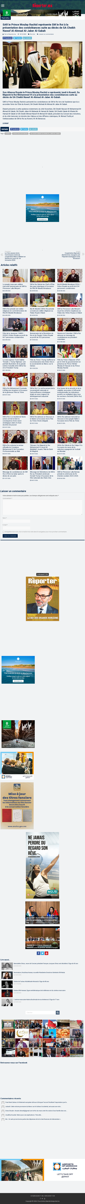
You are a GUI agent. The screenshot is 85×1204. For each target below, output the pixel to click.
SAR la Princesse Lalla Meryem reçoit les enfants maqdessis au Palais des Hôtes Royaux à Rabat (69, 311)
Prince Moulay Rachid (20, 133)
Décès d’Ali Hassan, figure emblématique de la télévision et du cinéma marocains (39, 990)
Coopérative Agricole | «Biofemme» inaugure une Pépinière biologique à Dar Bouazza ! (71, 255)
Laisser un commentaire (46, 34)
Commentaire (7, 498)
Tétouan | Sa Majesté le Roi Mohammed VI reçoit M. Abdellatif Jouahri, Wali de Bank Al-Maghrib (41, 448)
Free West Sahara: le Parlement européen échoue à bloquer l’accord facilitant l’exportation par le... (36, 1102)
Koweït (8, 133)
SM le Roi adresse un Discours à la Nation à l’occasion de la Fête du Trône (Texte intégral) (42, 419)
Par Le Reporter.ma (10, 34)
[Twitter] (42, 953)
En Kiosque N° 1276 (42, 574)
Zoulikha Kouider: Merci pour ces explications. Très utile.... (23, 1115)
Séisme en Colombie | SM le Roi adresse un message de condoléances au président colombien (69, 336)
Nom (5, 518)
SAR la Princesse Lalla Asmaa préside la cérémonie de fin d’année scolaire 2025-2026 (68, 474)
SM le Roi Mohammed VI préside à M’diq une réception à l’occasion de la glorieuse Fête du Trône (15, 390)
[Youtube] (46, 953)
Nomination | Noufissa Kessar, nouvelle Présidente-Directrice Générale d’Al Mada (39, 972)
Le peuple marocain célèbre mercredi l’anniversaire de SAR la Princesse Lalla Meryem (14, 286)
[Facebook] (38, 953)
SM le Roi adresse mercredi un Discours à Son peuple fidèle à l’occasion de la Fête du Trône (68, 419)
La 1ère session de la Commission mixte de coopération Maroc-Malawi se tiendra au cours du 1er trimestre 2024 (15, 256)
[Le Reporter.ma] (42, 5)
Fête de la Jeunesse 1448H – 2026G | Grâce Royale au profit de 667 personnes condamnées (15, 335)
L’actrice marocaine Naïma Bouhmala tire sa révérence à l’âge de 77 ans (36, 999)
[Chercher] (58, 1013)
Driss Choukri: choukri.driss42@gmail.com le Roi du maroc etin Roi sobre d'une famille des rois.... (36, 1111)
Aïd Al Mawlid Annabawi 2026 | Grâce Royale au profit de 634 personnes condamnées (68, 286)
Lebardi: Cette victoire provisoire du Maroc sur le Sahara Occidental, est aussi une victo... (33, 1106)
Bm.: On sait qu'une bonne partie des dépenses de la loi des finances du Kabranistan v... (33, 1119)
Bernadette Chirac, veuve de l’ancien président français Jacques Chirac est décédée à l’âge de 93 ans (46, 963)
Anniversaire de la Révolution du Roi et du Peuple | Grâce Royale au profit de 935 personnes (41, 335)
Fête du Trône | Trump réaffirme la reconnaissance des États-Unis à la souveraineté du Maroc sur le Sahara (42, 363)
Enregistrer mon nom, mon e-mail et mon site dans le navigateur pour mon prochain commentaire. (36, 532)
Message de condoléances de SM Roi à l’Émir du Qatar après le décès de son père (15, 474)
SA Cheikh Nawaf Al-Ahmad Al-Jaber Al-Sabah (45, 133)
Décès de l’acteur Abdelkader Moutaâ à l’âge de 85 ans (31, 981)
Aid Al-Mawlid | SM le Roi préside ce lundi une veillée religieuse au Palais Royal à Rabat (42, 311)
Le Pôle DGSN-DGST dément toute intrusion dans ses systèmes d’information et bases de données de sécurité (45, 18)
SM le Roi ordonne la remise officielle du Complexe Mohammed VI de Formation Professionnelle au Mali (13, 448)
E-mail (5, 525)
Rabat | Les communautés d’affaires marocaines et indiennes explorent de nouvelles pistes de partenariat (39, 920)
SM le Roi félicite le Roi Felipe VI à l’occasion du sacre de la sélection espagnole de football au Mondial (69, 448)
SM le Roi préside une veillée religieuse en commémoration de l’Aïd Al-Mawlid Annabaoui (15, 311)
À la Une (32, 34)
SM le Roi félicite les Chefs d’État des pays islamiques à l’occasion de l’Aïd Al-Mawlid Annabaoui (42, 286)
